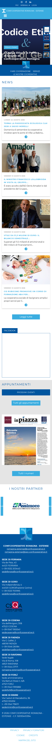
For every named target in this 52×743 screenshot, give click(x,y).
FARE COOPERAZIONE (20, 71)
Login (34, 5)
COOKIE (21, 735)
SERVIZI (36, 71)
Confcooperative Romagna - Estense (25, 11)
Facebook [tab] (10, 330)
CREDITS (33, 735)
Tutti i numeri (26, 473)
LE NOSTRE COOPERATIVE (25, 74)
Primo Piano (11, 47)
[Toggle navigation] (4, 15)
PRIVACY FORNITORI (33, 730)
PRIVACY (14, 730)
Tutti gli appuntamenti (26, 402)
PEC (17, 5)
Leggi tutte (26, 316)
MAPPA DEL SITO (27, 740)
